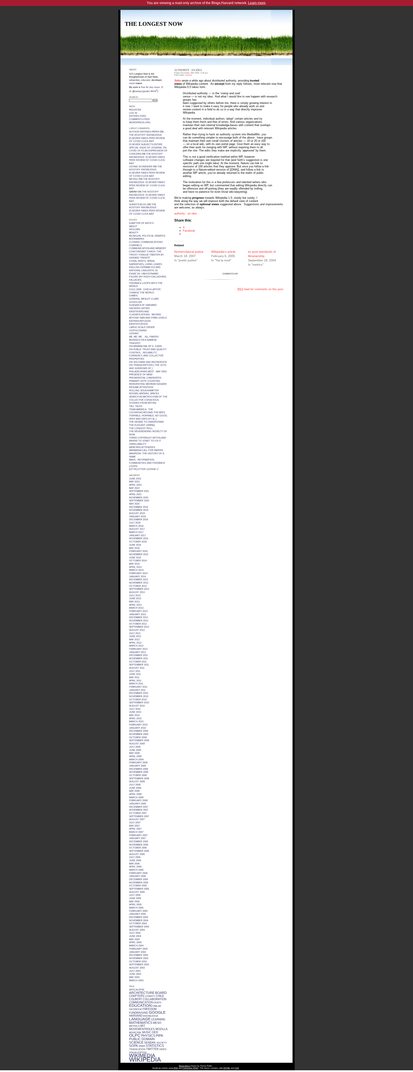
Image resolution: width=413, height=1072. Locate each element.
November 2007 (138, 810)
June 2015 (135, 557)
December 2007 (138, 807)
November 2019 (138, 510)
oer (155, 1032)
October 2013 (138, 586)
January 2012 (137, 652)
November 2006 (138, 844)
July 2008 (134, 784)
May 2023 (134, 481)
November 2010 (138, 696)
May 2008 (134, 791)
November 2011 (138, 658)
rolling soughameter (144, 390)
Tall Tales (135, 406)
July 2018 (134, 522)
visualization (137, 1052)
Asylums (134, 229)
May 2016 (134, 548)
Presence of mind (141, 374)
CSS (237, 1068)
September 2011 (139, 664)
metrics (134, 1026)
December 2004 (138, 917)
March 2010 (136, 721)
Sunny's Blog (137, 204)
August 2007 (137, 819)
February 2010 (138, 724)
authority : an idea (188, 70)
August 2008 (137, 781)
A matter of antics (141, 223)
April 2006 (135, 866)
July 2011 (134, 671)
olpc (134, 1035)
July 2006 (134, 857)
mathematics (140, 1022)
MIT (142, 1025)
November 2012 (138, 620)
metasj (133, 179)
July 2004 (134, 933)
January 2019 (137, 516)
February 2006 (138, 873)
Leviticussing (138, 330)
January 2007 (137, 838)
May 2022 (134, 488)
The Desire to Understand (146, 421)
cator (147, 80)
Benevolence (184, 1066)
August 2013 (137, 592)
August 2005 (137, 892)
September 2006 (139, 851)
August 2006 (137, 854)
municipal (135, 1032)
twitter (152, 1049)
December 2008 (138, 769)
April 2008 (135, 794)
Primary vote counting (144, 381)
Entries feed (137, 116)
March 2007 (136, 832)
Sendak (150, 1042)
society (161, 1042)
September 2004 (139, 926)
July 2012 (134, 633)
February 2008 (138, 800)
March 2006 (136, 870)
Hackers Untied (139, 308)
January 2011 (137, 690)
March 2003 (136, 980)
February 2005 (138, 911)
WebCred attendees (142, 447)
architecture (141, 993)
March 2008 (136, 797)
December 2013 (138, 579)
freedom (150, 1009)
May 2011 (134, 677)
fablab (156, 1006)
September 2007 (139, 816)
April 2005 (135, 904)
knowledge (150, 1016)
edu (143, 80)
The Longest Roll (141, 428)
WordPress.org (140, 122)
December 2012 (138, 617)
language (140, 1019)
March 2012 (136, 645)
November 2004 (138, 920)
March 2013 (136, 608)
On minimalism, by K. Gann (145, 346)
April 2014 (135, 567)
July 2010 (134, 709)
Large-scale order (142, 327)
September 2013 (139, 589)
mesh (157, 1022)
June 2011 (135, 674)
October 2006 (138, 847)
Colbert (135, 999)
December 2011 (138, 655)
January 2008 (137, 803)
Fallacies (135, 280)
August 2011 (137, 668)
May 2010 (134, 715)
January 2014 (137, 576)
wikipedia (145, 1059)
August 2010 (137, 705)
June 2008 (135, 788)
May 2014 (134, 563)
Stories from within (142, 403)
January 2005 (137, 914)
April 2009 (135, 756)
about (153, 91)
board (161, 993)
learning (158, 1019)
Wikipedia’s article (223, 251)
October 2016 (138, 541)
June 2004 (135, 936)
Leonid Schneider (140, 166)
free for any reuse (150, 87)
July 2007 (134, 822)
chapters (136, 996)
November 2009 (138, 734)
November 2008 (138, 772)
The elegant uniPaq (142, 425)
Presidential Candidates (145, 377)
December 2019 (138, 507)
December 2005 (138, 879)
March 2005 (136, 907)
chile (160, 996)
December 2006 (138, 841)
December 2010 (138, 693)
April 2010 (135, 718)
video (162, 1049)
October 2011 (137, 661)
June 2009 (135, 750)
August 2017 (137, 529)
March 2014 (136, 570)
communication (141, 1002)
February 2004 (138, 948)
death (157, 1002)
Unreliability (137, 444)
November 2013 (138, 582)
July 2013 (134, 595)
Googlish (135, 302)
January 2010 (137, 728)
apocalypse (136, 989)
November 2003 (138, 958)
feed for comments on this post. (260, 289)
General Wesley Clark (144, 298)
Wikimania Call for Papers (146, 450)
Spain (142, 1046)
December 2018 (138, 519)
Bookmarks (136, 238)
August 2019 (137, 513)
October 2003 (138, 961)
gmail (145, 91)
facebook (135, 1009)
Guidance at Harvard (143, 305)
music (146, 1032)
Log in (133, 113)
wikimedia (142, 1055)
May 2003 (134, 977)
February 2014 (138, 573)
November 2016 (138, 538)
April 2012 (135, 642)
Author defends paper (144, 131)
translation (137, 1049)
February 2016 (138, 551)
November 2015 (138, 554)
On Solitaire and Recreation (148, 362)
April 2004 (135, 942)
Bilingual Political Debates (147, 235)
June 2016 (135, 545)
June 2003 (135, 974)
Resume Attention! (141, 387)
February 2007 (138, 835)
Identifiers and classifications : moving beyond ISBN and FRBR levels (148, 314)
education (140, 1005)
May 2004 (134, 939)
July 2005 (134, 895)
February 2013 (138, 611)
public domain (142, 1039)
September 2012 (139, 626)
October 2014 (138, 560)
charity (150, 996)
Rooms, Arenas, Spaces (144, 393)
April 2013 (135, 605)
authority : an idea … (187, 213)
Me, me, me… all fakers (144, 336)
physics (148, 1035)
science (136, 1042)
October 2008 (138, 775)
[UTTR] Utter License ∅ (144, 469)
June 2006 (135, 860)
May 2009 (134, 753)
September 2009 (139, 740)
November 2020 (138, 497)
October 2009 (138, 737)
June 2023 (135, 478)
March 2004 (136, 945)
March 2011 (136, 683)
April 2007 (135, 828)
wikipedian (134, 80)
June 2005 (135, 898)
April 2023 (135, 485)
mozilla (162, 1029)
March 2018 (136, 526)
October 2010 (138, 699)
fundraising (138, 1012)
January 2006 (137, 876)
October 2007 (138, 813)
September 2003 (139, 964)
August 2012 (137, 630)
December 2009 (138, 731)
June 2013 (135, 598)
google (157, 1012)
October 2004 (138, 923)
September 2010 (139, 702)
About (133, 226)
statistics (155, 1045)
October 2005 (138, 885)
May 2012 (134, 639)
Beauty (133, 232)
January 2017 (137, 535)
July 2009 (134, 746)
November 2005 (138, 882)
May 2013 (134, 601)
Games (133, 295)
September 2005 (139, 888)
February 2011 (138, 686)
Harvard (135, 1015)
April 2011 (135, 680)
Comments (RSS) (190, 1068)
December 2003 (138, 955)
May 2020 (134, 503)
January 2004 (137, 952)
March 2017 (136, 532)
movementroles (142, 1029)
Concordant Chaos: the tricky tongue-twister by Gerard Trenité (146, 254)
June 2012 (135, 636)
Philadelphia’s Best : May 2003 (147, 371)
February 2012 (138, 649)
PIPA (159, 1035)
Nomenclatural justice (188, 251)
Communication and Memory (147, 248)
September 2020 (139, 500)
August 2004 (137, 930)
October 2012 (138, 623)
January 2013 (137, 614)
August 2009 (137, 743)
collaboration (154, 999)
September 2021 (139, 491)
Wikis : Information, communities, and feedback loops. (147, 462)
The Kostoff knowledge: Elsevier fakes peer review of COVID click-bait (147, 138)
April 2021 (135, 494)
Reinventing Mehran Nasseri (148, 384)
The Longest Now (154, 24)
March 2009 (136, 759)
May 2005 (134, 901)
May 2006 (134, 863)
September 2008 (139, 778)
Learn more (256, 3)
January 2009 (137, 765)
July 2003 (134, 971)
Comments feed (139, 119)
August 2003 (137, 967)
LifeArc (134, 333)
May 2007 (134, 825)
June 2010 (135, 712)
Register (135, 109)
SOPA (133, 1045)
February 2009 (138, 762)
